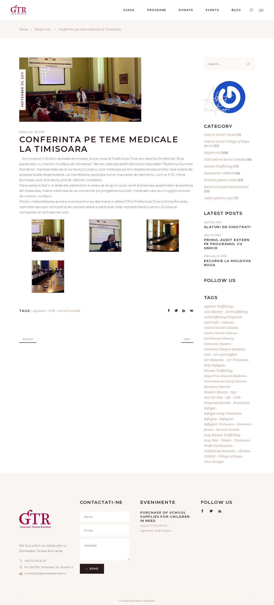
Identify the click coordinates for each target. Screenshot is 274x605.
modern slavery (216, 392)
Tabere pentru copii (218, 198)
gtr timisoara (237, 360)
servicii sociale (69, 311)
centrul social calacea (221, 327)
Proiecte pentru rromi (220, 180)
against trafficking (218, 306)
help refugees (214, 365)
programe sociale (217, 402)
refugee (209, 408)
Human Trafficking (218, 166)
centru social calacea (220, 333)
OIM (237, 397)
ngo (234, 392)
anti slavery (213, 311)
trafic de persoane (218, 445)
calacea (227, 322)
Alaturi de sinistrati (227, 227)
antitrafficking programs (223, 317)
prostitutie (241, 402)
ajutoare (39, 311)
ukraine (244, 451)
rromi (208, 429)
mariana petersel (217, 386)
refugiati (226, 419)
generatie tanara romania (224, 349)
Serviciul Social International (226, 187)
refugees (210, 419)
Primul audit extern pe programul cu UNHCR (227, 244)
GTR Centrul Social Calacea (224, 159)
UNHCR (209, 456)
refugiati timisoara (219, 424)
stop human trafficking (222, 435)
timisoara (242, 440)
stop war (211, 440)
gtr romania (214, 360)
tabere (226, 440)
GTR (41, 132)
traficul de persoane (219, 451)
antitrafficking (236, 311)
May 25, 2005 (212, 235)
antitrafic (211, 322)
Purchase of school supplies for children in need (165, 516)
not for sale (213, 397)
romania (244, 424)
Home (23, 29)
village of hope (230, 456)
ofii (228, 397)
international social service (225, 381)
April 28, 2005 (213, 222)
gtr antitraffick (225, 354)
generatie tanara (217, 344)
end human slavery (219, 338)
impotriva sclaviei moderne (225, 376)
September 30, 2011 (22, 89)
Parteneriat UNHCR (219, 173)
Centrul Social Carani (220, 134)
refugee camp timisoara (222, 413)
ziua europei (213, 461)
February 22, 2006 (215, 256)
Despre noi (43, 29)
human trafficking (218, 370)
